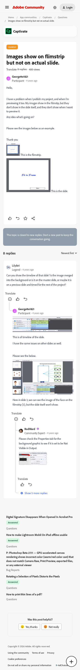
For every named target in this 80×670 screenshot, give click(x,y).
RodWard (29, 429)
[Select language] (55, 7)
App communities (28, 17)
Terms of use (38, 652)
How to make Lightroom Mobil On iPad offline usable (36, 534)
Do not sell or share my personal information (29, 665)
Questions (62, 17)
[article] (40, 282)
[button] (7, 8)
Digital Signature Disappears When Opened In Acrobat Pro (39, 516)
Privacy (50, 652)
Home (11, 17)
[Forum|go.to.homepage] (28, 7)
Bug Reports (12, 570)
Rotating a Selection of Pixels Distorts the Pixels (33, 576)
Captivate (47, 17)
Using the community (18, 652)
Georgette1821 (20, 76)
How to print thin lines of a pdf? (24, 594)
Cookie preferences (17, 659)
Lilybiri (16, 265)
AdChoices (63, 665)
